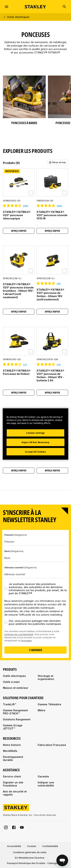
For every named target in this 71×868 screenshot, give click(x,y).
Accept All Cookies (35, 451)
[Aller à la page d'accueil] (35, 6)
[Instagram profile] (6, 827)
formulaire (26, 640)
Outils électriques (18, 16)
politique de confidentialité (18, 634)
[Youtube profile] (22, 827)
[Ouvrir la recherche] (64, 6)
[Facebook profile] (14, 827)
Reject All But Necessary (35, 442)
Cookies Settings (35, 432)
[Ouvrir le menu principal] (6, 6)
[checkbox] (31, 193)
